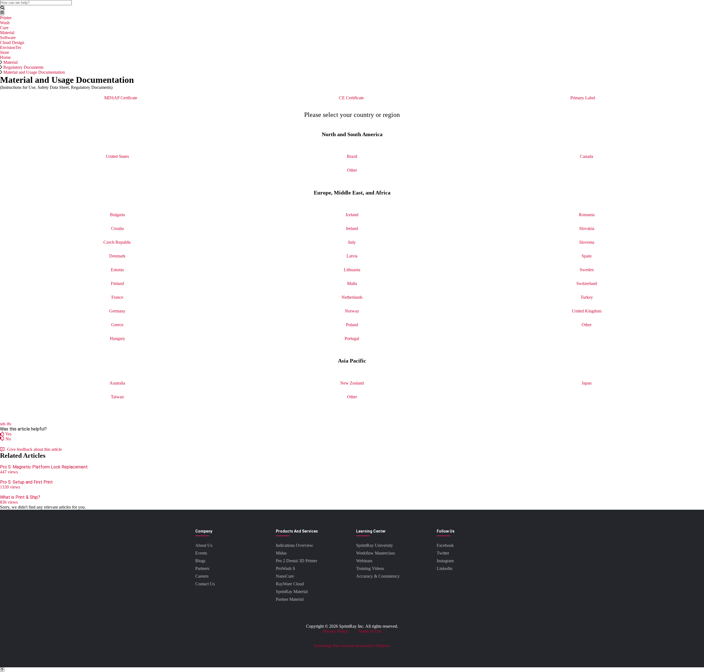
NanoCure (285, 576)
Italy (352, 242)
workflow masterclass (375, 553)
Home (5, 57)
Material (7, 32)
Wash (5, 22)
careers (201, 576)
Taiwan (117, 396)
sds (3, 423)
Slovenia (586, 242)
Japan (587, 383)
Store (4, 52)
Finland (117, 283)
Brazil (352, 156)
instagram (445, 560)
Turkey (587, 297)
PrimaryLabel (582, 97)
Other (352, 170)
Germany (117, 311)
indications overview (294, 545)
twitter (443, 553)
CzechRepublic (117, 242)
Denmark (117, 256)
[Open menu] (2, 12)
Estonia (117, 269)
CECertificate (351, 97)
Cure (4, 27)
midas (281, 553)
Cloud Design (12, 42)
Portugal (352, 338)
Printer (6, 17)
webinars (364, 560)
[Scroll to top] (2, 669)
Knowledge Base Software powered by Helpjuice (352, 646)
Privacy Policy (335, 631)
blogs (200, 560)
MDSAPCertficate (120, 97)
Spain (587, 256)
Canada (586, 156)
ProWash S (285, 568)
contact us (205, 584)
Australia (117, 383)
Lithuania (352, 269)
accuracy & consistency (378, 576)
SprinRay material (292, 591)
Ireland (352, 228)
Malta (352, 283)
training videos (370, 568)
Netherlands (352, 297)
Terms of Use (369, 631)
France (117, 297)
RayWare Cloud (290, 584)
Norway (352, 311)
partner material (290, 599)
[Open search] (2, 8)
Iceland (352, 214)
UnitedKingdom (586, 311)
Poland (352, 324)
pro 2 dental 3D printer (296, 560)
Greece (117, 324)
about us (203, 545)
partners (202, 568)
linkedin (444, 568)
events (201, 553)
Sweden (587, 269)
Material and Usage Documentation (34, 72)
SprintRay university (374, 545)
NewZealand (352, 383)
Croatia (117, 228)
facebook (445, 545)
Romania (587, 214)
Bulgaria (117, 214)
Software (8, 37)
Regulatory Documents (23, 67)
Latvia (352, 256)
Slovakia (586, 228)
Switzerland (586, 283)
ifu (9, 423)
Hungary (117, 338)
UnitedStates (117, 156)
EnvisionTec (11, 47)
